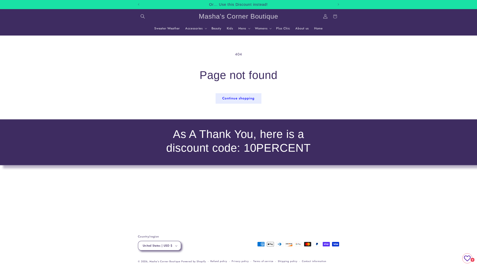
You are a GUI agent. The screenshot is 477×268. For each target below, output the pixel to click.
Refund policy (218, 261)
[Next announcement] (338, 4)
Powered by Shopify (193, 261)
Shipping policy (287, 261)
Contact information (314, 261)
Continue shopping (238, 98)
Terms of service (263, 261)
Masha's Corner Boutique (164, 261)
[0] (467, 258)
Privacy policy (240, 261)
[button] (143, 16)
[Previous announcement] (139, 4)
